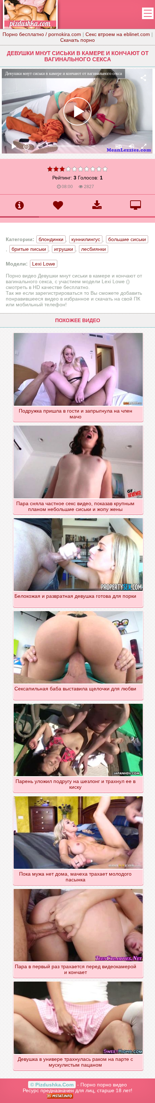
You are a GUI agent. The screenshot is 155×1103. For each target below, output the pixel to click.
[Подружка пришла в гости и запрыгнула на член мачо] (78, 332)
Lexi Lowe (43, 264)
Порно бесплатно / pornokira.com (42, 34)
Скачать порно (77, 40)
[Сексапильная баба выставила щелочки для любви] (78, 611)
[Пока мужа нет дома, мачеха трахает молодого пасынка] (78, 796)
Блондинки (51, 239)
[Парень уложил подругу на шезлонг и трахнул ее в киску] (78, 703)
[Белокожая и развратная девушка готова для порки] (78, 518)
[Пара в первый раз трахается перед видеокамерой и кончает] (78, 888)
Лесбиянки (93, 249)
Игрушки (63, 249)
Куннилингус (85, 239)
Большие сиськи (127, 239)
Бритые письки (29, 249)
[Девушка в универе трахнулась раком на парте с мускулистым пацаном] (78, 981)
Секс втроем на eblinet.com (117, 34)
